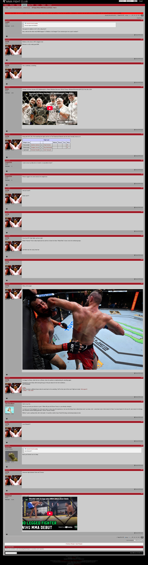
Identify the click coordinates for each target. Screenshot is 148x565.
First (127, 15)
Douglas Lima (34, 147)
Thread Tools (139, 18)
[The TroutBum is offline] (9, 410)
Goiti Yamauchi (47, 150)
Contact (50, 5)
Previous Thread (70, 544)
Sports (24, 5)
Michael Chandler (35, 150)
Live (37, 5)
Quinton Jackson (35, 145)
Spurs (18, 5)
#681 (142, 160)
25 (136, 15)
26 (138, 15)
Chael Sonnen (47, 145)
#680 (142, 134)
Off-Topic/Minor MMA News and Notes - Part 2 (44, 7)
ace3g (24, 388)
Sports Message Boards (16, 7)
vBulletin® (73, 557)
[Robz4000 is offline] (11, 456)
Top (142, 540)
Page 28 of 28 (121, 15)
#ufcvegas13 (84, 389)
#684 (142, 211)
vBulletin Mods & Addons (77, 560)
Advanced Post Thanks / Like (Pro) (66, 560)
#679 (142, 86)
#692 (142, 469)
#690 (142, 421)
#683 (142, 187)
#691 (142, 445)
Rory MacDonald (48, 147)
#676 (142, 20)
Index (6, 7)
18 (132, 15)
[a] (67, 144)
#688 (142, 377)
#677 (142, 39)
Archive (139, 552)
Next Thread (79, 544)
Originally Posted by (32, 23)
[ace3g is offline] (13, 50)
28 (142, 15)
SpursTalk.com (133, 552)
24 (134, 15)
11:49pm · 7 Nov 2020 (27, 390)
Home (6, 5)
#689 (142, 401)
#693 (142, 493)
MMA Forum (26, 7)
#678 (142, 63)
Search (43, 5)
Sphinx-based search (77, 564)
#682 (142, 174)
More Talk (30, 5)
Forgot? (141, 1)
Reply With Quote (139, 58)
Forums (12, 5)
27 (140, 15)
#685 (142, 235)
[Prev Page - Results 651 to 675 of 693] (130, 15)
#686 (142, 259)
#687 (142, 283)
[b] (67, 147)
